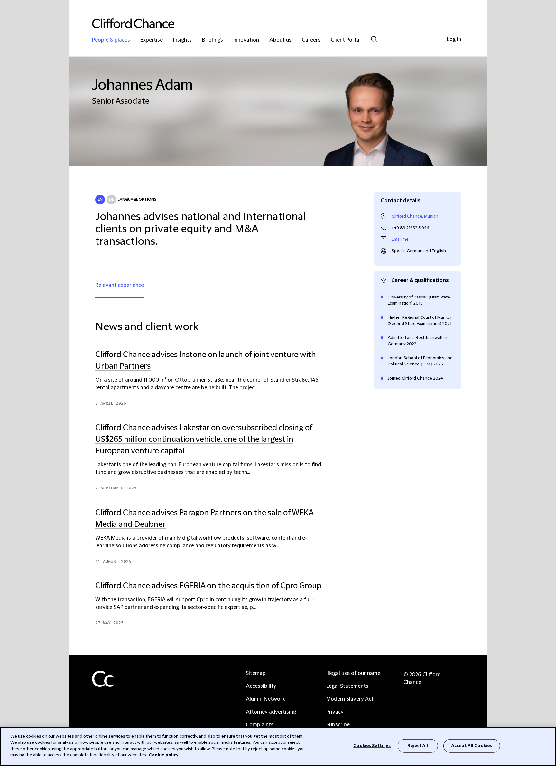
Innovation (246, 40)
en (100, 199)
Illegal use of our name (353, 673)
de (111, 199)
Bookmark (328, 629)
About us (280, 40)
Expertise (151, 40)
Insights (182, 40)
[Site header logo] (265, 23)
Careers (311, 40)
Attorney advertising (271, 712)
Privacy (335, 712)
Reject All (417, 745)
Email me (400, 239)
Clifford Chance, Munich (415, 216)
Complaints (259, 725)
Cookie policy (164, 755)
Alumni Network (265, 699)
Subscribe (338, 725)
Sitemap (256, 673)
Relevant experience (119, 285)
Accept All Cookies (471, 745)
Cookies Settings (372, 745)
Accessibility (261, 686)
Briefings (212, 40)
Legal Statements (347, 686)
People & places (111, 40)
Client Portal (346, 40)
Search (374, 39)
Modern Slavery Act (350, 699)
